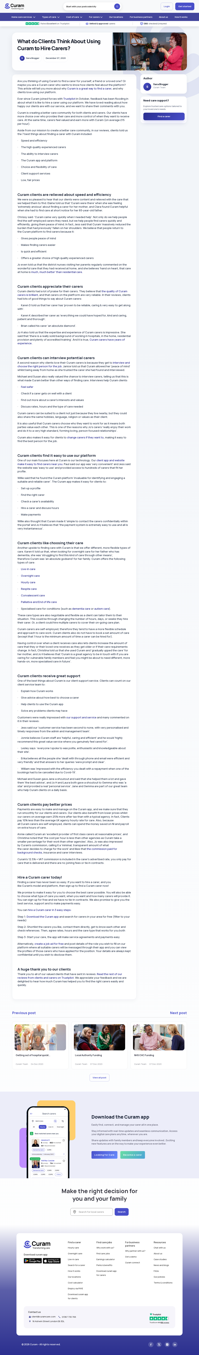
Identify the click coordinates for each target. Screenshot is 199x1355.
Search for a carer (76, 1265)
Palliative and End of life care (39, 602)
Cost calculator (75, 1282)
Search (122, 1211)
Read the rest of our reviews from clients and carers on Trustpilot (69, 975)
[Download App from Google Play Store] (33, 1260)
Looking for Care (104, 1154)
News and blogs (161, 1265)
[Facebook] (151, 1344)
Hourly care (28, 582)
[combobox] (92, 6)
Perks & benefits (104, 1265)
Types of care (49, 17)
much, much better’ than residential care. (57, 272)
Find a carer (164, 116)
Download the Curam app (43, 916)
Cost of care (72, 17)
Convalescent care (33, 595)
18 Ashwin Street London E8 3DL (48, 1321)
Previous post (24, 1012)
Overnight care (30, 575)
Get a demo (131, 1256)
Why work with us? (105, 1247)
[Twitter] (159, 1344)
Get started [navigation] (184, 6)
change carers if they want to (85, 437)
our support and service (81, 717)
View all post (99, 1077)
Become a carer (132, 1154)
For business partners (141, 17)
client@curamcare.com (44, 1316)
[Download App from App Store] (52, 1261)
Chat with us (160, 1247)
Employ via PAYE (75, 1288)
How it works (181, 17)
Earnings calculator (105, 1259)
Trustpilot (69, 98)
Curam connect (132, 1262)
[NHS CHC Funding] (158, 1037)
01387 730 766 (69, 1316)
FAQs (156, 1271)
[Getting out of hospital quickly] (40, 1037)
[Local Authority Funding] (99, 1037)
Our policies (159, 1276)
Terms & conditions (163, 1282)
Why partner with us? (135, 1250)
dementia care (81, 608)
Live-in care (28, 569)
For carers (94, 17)
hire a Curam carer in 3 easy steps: (50, 910)
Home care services (22, 17)
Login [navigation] (167, 6)
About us (163, 17)
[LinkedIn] (174, 1344)
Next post (178, 1012)
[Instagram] (167, 1344)
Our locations (116, 17)
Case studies (160, 1259)
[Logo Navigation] (14, 6)
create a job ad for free (49, 943)
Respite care (29, 589)
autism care (101, 608)
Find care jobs (103, 1253)
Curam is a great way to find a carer (89, 88)
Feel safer (27, 387)
